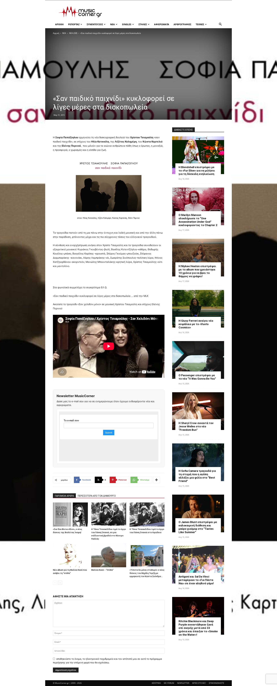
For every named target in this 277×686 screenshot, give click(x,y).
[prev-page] (55, 583)
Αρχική (56, 33)
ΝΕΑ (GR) (73, 33)
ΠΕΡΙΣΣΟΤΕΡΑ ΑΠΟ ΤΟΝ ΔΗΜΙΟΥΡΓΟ (97, 496)
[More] (156, 480)
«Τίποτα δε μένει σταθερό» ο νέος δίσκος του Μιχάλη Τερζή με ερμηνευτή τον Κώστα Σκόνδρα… (147, 573)
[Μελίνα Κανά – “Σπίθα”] (108, 555)
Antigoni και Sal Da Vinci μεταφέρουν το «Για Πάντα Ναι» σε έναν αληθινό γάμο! (196, 580)
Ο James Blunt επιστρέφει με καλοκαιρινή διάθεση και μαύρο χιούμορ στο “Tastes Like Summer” (198, 527)
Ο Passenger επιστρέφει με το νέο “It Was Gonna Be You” (197, 377)
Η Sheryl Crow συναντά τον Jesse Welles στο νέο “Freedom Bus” (196, 426)
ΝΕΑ (112, 24)
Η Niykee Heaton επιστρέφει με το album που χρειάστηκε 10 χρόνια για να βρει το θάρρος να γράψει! (197, 271)
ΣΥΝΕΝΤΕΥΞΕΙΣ (95, 24)
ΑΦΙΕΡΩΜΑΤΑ (161, 24)
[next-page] (60, 583)
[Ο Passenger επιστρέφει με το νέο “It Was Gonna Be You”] (198, 360)
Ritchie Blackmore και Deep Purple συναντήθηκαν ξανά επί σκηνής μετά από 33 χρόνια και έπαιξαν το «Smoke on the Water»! (198, 628)
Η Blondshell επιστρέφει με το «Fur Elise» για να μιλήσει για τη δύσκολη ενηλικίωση (197, 171)
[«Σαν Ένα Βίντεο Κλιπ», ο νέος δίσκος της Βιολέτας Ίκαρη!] (70, 514)
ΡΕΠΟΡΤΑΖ (74, 24)
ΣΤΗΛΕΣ (142, 24)
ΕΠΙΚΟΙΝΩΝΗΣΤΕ (216, 683)
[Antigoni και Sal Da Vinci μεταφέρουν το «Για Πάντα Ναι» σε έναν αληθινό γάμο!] (198, 564)
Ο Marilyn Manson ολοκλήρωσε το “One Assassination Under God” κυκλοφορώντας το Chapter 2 (198, 220)
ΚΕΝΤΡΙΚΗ (156, 683)
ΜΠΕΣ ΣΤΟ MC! (199, 683)
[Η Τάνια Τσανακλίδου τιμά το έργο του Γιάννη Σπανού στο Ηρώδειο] (147, 514)
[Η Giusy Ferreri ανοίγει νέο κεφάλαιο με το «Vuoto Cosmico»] (198, 309)
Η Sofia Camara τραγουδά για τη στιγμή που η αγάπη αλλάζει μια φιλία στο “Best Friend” (197, 476)
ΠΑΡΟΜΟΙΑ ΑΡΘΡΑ (64, 496)
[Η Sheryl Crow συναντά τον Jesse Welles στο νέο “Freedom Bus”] (198, 411)
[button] (220, 24)
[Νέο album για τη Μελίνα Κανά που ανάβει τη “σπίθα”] (70, 555)
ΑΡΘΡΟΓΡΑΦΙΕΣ (182, 24)
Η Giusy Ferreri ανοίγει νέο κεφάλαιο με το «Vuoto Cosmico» (196, 324)
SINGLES (126, 24)
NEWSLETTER (183, 683)
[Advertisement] (165, 12)
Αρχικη (59, 24)
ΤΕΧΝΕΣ (200, 24)
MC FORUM (169, 683)
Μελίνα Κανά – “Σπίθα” (102, 570)
